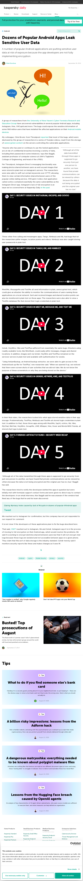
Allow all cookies (68, 875)
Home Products (15, 2)
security (60, 558)
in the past (45, 187)
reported (44, 137)
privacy (52, 558)
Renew (16, 14)
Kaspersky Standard (10, 834)
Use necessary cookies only (15, 875)
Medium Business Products (49, 829)
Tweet (7, 510)
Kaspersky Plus (8, 837)
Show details (72, 869)
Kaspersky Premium (10, 840)
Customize (40, 875)
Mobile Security (41, 558)
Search (79, 31)
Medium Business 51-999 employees (50, 2)
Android (7, 31)
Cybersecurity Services (69, 834)
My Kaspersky (72, 8)
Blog (56, 14)
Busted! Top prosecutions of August (17, 627)
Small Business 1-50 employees (29, 2)
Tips (42, 675)
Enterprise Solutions (69, 829)
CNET (13, 529)
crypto (30, 558)
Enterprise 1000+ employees (70, 2)
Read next (7, 617)
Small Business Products (31, 829)
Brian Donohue (11, 63)
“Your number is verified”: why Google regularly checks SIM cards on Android (18, 600)
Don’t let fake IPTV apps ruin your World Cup (59, 599)
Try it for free (73, 21)
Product (6, 14)
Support (34, 14)
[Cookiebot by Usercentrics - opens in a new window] (72, 843)
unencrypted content (13, 143)
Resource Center (46, 14)
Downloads (25, 14)
